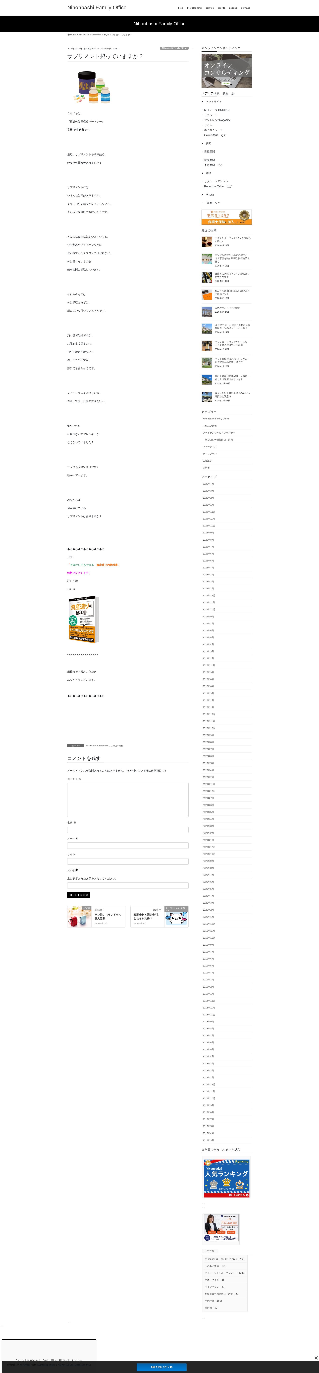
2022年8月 (208, 742)
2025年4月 (208, 567)
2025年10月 (209, 525)
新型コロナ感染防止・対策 (219, 439)
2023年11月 (209, 665)
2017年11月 (209, 1091)
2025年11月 (209, 518)
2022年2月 (208, 777)
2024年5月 (208, 637)
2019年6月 (208, 958)
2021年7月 (208, 798)
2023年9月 (208, 672)
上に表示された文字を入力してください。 (92, 878)
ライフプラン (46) (215, 1287)
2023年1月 (208, 707)
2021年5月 (208, 812)
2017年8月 (208, 1112)
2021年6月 (208, 805)
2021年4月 (208, 819)
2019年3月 (208, 979)
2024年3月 (208, 651)
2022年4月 (208, 770)
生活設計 (207, 460)
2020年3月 (208, 902)
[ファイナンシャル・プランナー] (176, 916)
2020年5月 (208, 889)
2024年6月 (208, 630)
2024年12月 (209, 595)
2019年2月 (208, 986)
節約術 (206, 467)
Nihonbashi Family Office (174, 48)
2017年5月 (208, 1126)
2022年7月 (208, 749)
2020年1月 (208, 917)
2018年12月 (209, 1000)
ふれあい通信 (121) (216, 1266)
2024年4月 (208, 644)
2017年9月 (208, 1105)
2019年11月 (209, 930)
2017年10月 (209, 1098)
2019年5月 (208, 965)
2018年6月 (208, 1042)
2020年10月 (209, 854)
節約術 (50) (211, 1307)
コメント (74, 779)
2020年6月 (208, 882)
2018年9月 (208, 1021)
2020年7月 (208, 875)
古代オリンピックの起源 (227, 307)
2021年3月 (208, 826)
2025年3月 (208, 574)
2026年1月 (208, 504)
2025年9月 (208, 532)
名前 (71, 822)
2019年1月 (208, 993)
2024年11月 (209, 602)
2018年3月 (208, 1063)
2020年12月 (209, 847)
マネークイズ (210, 446)
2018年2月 (208, 1070)
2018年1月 (208, 1077)
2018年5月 (208, 1049)
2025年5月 (208, 560)
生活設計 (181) (213, 1300)
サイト (71, 854)
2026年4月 (208, 483)
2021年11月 (209, 784)
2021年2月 (208, 833)
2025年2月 (208, 581)
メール (73, 838)
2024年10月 (209, 609)
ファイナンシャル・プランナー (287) (225, 1273)
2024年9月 (208, 616)
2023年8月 (208, 679)
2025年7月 (208, 546)
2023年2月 (208, 700)
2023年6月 (208, 686)
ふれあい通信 (117, 745)
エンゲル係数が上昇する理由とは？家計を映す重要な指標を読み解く (232, 258)
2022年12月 (209, 714)
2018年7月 (208, 1035)
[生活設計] (79, 914)
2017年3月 (208, 1140)
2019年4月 (208, 972)
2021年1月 (208, 840)
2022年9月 (208, 735)
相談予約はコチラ (160, 1367)
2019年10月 (209, 937)
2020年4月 (208, 895)
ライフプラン (210, 453)
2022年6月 (208, 756)
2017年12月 (209, 1084)
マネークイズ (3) (214, 1280)
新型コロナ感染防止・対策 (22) (222, 1294)
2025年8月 (208, 539)
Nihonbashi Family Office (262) (225, 1259)
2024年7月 (208, 623)
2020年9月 (208, 861)
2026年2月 (208, 497)
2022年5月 (208, 763)
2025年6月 (208, 553)
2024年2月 (208, 658)
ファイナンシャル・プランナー (219, 432)
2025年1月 (208, 588)
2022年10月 (209, 728)
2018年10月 (209, 1014)
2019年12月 (209, 924)
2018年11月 (209, 1007)
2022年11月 (209, 721)
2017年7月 (208, 1119)
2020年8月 (208, 868)
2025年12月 (209, 511)
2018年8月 (208, 1028)
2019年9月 (208, 944)
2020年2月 (208, 909)
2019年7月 (208, 951)
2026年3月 (208, 490)
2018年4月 (208, 1056)
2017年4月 (208, 1133)
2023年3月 (208, 693)
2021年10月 (209, 791)
